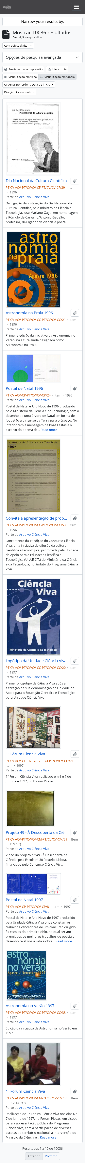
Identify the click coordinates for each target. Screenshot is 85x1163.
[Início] (8, 7)
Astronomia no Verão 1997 (30, 1005)
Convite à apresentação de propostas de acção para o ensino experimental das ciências (37, 518)
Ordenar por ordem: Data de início (27, 84)
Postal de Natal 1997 (24, 900)
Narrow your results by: (42, 21)
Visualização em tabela (59, 77)
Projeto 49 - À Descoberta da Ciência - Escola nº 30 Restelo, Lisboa (37, 832)
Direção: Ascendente (18, 92)
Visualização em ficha (22, 77)
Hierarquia (59, 69)
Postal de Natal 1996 (24, 388)
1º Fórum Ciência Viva (25, 754)
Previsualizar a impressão (25, 69)
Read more (49, 430)
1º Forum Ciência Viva (25, 1091)
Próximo (51, 1156)
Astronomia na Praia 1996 (29, 313)
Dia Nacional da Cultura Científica (36, 180)
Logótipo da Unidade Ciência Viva (36, 660)
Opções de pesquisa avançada (33, 57)
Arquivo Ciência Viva (34, 197)
